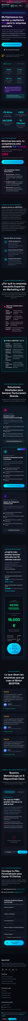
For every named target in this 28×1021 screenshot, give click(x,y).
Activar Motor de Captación (14, 488)
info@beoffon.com (18, 895)
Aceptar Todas (12, 1019)
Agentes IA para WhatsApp (7, 984)
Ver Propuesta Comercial (12, 52)
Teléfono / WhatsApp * (9, 917)
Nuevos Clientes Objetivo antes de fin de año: (13, 588)
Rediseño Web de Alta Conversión (9, 986)
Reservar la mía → (18, 2)
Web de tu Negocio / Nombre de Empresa (14, 930)
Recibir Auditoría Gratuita (12, 47)
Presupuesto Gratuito (6, 1000)
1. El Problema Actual (9, 794)
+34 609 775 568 (20, 892)
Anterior (9, 855)
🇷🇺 (20, 5)
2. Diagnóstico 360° (21, 794)
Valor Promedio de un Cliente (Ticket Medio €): (13, 579)
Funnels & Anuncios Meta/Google (9, 982)
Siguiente (21, 855)
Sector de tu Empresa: (10, 572)
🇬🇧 (16, 5)
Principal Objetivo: (8, 937)
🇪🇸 (12, 5)
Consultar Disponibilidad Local (14, 444)
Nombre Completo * (9, 910)
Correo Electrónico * (9, 923)
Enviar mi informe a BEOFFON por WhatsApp (15, 651)
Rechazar (5, 1019)
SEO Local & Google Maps (7, 979)
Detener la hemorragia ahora (13, 165)
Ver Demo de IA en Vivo (14, 533)
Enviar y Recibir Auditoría (15, 945)
